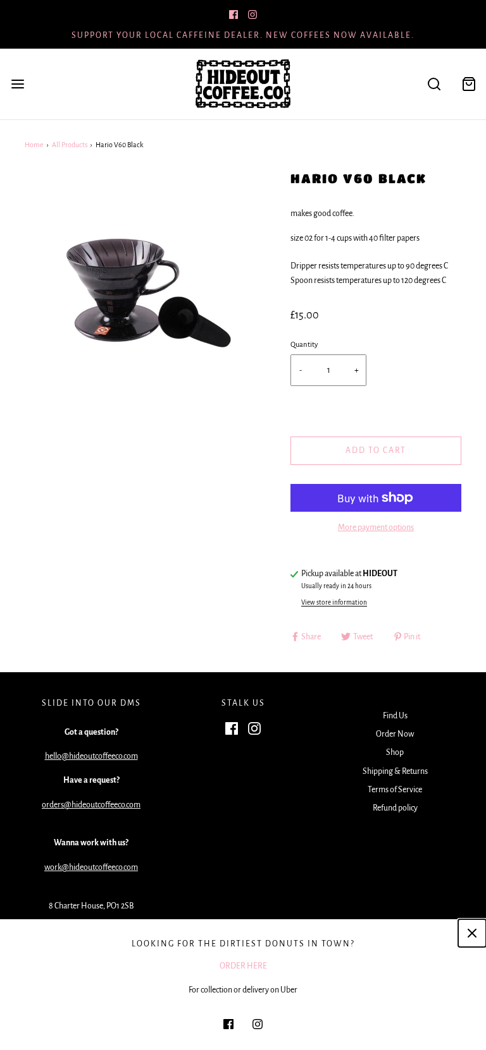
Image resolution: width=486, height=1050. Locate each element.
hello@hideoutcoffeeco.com (91, 756)
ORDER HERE (243, 966)
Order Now (395, 734)
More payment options (376, 527)
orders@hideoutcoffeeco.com (91, 804)
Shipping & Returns (395, 771)
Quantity (304, 345)
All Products (69, 144)
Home (34, 144)
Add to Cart (376, 450)
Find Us (395, 715)
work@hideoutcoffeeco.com (91, 867)
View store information (334, 602)
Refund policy (395, 808)
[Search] (433, 84)
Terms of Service (395, 789)
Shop (395, 752)
